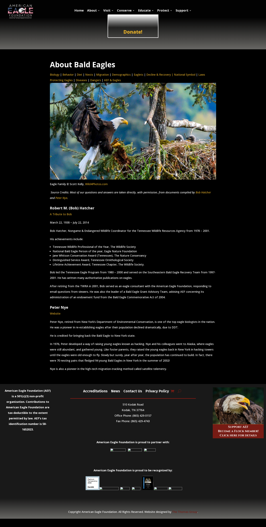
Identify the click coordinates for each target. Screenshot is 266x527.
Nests (89, 74)
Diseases (81, 80)
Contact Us (132, 391)
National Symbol (184, 74)
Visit (107, 10)
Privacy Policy (157, 391)
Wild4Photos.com (96, 184)
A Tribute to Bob (61, 214)
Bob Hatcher (203, 192)
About (92, 10)
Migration (102, 74)
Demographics (121, 74)
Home (79, 10)
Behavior (68, 74)
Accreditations (95, 391)
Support (182, 10)
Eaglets (138, 74)
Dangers (95, 80)
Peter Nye (61, 198)
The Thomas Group (184, 512)
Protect (163, 10)
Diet (79, 74)
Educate (144, 10)
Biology (54, 74)
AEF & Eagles (112, 80)
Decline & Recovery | (160, 74)
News (115, 391)
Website (55, 313)
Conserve (124, 10)
